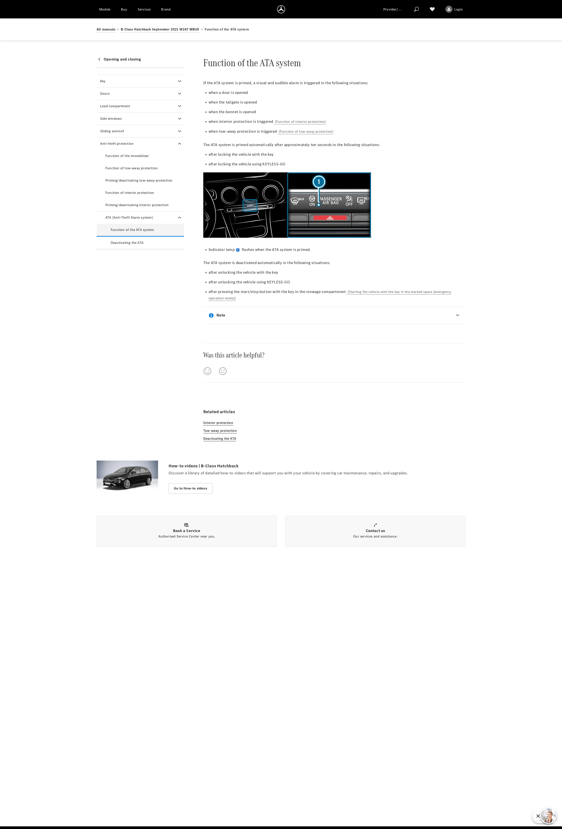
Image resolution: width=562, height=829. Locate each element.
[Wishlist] (432, 9)
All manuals (106, 29)
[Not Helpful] (223, 371)
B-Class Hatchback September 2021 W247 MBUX (160, 29)
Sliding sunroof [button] (112, 131)
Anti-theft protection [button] (116, 143)
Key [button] (103, 81)
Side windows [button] (111, 118)
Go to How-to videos (190, 488)
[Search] (416, 9)
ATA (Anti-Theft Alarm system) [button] (129, 217)
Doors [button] (105, 93)
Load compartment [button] (115, 106)
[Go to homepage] (281, 9)
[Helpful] (207, 371)
